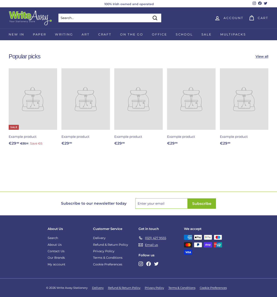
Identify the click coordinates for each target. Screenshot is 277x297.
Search (53, 238)
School (184, 34)
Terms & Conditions (107, 258)
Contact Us (56, 251)
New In (16, 34)
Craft (104, 34)
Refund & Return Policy (110, 245)
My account (56, 264)
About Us (55, 245)
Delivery (99, 238)
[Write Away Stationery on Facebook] (148, 263)
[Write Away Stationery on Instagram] (140, 263)
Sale (206, 34)
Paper (39, 34)
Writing (64, 34)
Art (85, 34)
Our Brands (56, 258)
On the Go (131, 34)
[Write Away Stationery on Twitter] (156, 263)
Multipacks (233, 34)
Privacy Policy (103, 251)
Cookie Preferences (107, 264)
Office (159, 34)
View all (262, 56)
